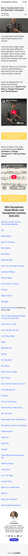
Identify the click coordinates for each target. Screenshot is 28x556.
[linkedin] (15, 535)
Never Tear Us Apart (9, 372)
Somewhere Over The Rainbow (13, 419)
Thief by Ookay (7, 463)
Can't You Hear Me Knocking (12, 266)
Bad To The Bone (8, 242)
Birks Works (6, 248)
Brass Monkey (7, 260)
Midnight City (6, 348)
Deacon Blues (6, 278)
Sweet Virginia (7, 431)
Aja (2, 230)
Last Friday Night (8, 336)
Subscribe (14, 539)
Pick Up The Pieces (9, 402)
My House (5, 366)
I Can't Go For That (8, 324)
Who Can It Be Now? (9, 499)
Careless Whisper (8, 272)
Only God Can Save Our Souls (13, 384)
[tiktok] (21, 535)
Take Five (5, 437)
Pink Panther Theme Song (11, 408)
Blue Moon (5, 254)
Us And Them (6, 481)
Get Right (4, 302)
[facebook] (6, 535)
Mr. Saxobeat (6, 360)
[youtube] (18, 535)
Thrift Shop (5, 469)
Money (4, 354)
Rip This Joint (6, 413)
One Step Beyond (8, 390)
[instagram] (12, 535)
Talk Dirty (5, 443)
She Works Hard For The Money (14, 425)
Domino (4, 290)
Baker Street (6, 236)
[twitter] (9, 535)
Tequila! (4, 449)
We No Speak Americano (11, 505)
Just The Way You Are (10, 330)
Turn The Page (7, 475)
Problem (4, 396)
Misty (3, 342)
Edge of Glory (6, 296)
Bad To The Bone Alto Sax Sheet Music (14, 136)
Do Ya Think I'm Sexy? (10, 284)
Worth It (4, 493)
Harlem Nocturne (8, 308)
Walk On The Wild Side (10, 487)
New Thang (5, 378)
